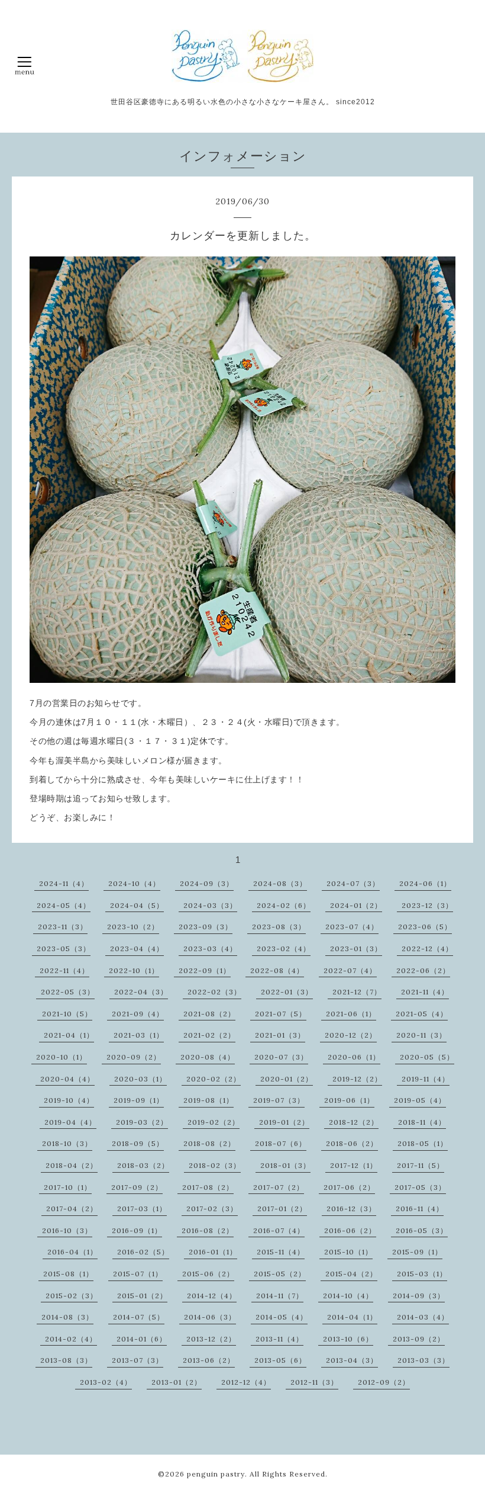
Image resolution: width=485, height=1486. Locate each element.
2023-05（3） (63, 948)
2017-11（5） (420, 1165)
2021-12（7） (356, 991)
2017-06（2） (349, 1187)
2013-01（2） (176, 1382)
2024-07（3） (353, 883)
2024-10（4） (134, 883)
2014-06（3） (210, 1316)
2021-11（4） (425, 991)
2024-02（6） (284, 905)
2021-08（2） (209, 1013)
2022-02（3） (214, 991)
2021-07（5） (280, 1013)
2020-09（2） (133, 1056)
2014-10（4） (348, 1295)
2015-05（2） (280, 1273)
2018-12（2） (354, 1122)
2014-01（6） (142, 1338)
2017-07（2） (278, 1187)
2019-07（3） (279, 1100)
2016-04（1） (72, 1251)
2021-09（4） (138, 1013)
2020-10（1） (61, 1056)
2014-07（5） (138, 1316)
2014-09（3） (419, 1295)
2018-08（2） (209, 1143)
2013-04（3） (352, 1360)
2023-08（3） (279, 926)
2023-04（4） (137, 948)
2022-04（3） (141, 991)
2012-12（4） (246, 1382)
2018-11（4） (422, 1122)
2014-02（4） (71, 1338)
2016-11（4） (420, 1208)
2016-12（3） (351, 1208)
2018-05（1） (422, 1143)
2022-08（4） (277, 970)
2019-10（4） (69, 1100)
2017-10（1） (68, 1187)
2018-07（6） (280, 1143)
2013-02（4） (106, 1382)
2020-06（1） (354, 1056)
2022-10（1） (134, 970)
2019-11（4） (426, 1078)
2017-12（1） (353, 1165)
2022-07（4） (350, 970)
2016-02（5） (143, 1251)
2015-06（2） (208, 1273)
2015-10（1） (348, 1251)
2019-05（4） (420, 1100)
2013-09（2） (419, 1338)
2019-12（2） (357, 1078)
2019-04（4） (70, 1122)
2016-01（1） (213, 1251)
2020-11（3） (421, 1035)
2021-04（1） (69, 1035)
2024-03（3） (210, 905)
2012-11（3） (314, 1382)
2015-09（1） (417, 1251)
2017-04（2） (72, 1208)
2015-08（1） (68, 1273)
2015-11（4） (281, 1251)
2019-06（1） (349, 1100)
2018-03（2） (143, 1165)
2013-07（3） (137, 1360)
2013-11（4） (279, 1338)
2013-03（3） (423, 1360)
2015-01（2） (142, 1295)
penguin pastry (216, 1473)
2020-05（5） (427, 1056)
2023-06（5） (425, 926)
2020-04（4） (67, 1078)
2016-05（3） (422, 1230)
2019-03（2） (142, 1122)
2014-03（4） (423, 1316)
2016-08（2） (208, 1230)
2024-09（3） (207, 883)
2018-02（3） (215, 1165)
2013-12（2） (211, 1338)
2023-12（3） (427, 905)
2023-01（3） (356, 948)
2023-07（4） (352, 926)
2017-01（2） (282, 1208)
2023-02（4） (284, 948)
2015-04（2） (351, 1273)
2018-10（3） (67, 1143)
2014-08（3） (67, 1316)
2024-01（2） (356, 905)
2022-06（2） (423, 970)
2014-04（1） (352, 1316)
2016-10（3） (67, 1230)
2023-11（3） (63, 926)
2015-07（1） (138, 1273)
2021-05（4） (422, 1013)
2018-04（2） (72, 1165)
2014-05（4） (282, 1316)
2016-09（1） (137, 1230)
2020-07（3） (281, 1056)
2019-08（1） (208, 1100)
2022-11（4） (64, 970)
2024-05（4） (63, 905)
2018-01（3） (285, 1165)
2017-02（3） (212, 1208)
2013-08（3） (66, 1360)
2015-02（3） (72, 1295)
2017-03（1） (142, 1208)
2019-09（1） (139, 1100)
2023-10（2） (133, 926)
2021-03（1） (139, 1035)
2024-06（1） (425, 883)
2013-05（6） (280, 1360)
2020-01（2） (286, 1078)
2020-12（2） (351, 1035)
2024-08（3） (280, 883)
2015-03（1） (422, 1273)
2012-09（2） (384, 1382)
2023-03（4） (210, 948)
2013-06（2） (209, 1360)
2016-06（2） (350, 1230)
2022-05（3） (68, 991)
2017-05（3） (420, 1187)
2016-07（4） (279, 1230)
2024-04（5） (137, 905)
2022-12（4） (427, 948)
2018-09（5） (138, 1143)
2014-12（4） (212, 1295)
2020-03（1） (140, 1078)
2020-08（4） (207, 1056)
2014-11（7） (279, 1295)
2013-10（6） (348, 1338)
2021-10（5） (67, 1013)
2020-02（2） (213, 1078)
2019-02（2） (213, 1122)
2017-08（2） (208, 1187)
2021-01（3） (280, 1035)
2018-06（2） (352, 1143)
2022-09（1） (205, 970)
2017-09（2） (137, 1187)
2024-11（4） (64, 883)
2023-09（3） (205, 926)
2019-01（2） (284, 1122)
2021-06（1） (351, 1013)
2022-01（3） (287, 991)
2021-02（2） (209, 1035)
